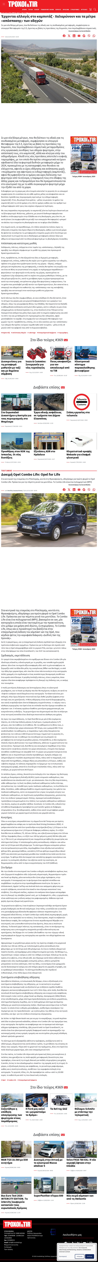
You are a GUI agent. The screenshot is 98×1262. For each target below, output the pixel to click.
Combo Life (12, 1080)
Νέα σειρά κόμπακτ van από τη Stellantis (80, 1197)
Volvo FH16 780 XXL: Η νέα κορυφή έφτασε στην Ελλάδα (81, 1163)
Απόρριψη (79, 1256)
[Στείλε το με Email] (79, 36)
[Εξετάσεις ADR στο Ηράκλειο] (49, 441)
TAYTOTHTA (31, 1238)
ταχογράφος (63, 333)
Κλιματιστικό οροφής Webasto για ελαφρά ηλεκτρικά (79, 454)
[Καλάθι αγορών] (91, 9)
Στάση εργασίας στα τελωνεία (78, 414)
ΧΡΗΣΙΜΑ (66, 10)
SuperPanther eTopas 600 (48, 1196)
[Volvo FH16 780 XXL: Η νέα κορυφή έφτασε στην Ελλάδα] (82, 1149)
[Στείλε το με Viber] (89, 36)
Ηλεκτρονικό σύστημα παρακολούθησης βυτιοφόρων (85, 366)
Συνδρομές (7, 1247)
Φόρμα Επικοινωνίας (11, 1245)
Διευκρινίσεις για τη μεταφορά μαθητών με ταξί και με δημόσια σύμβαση (11, 368)
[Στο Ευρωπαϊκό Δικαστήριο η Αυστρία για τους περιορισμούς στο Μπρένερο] (16, 402)
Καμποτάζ (6, 333)
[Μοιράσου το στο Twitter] (69, 36)
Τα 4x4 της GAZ (58, 1109)
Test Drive (6, 470)
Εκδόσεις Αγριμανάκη (34, 1233)
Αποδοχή (89, 1256)
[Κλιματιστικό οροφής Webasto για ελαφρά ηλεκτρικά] (82, 441)
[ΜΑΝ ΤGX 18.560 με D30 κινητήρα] (16, 1149)
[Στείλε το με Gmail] (84, 36)
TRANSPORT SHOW (47, 10)
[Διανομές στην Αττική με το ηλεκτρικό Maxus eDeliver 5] (49, 1149)
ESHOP (36, 10)
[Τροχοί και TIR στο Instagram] (91, 1243)
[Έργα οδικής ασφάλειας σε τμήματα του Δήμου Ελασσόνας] (49, 402)
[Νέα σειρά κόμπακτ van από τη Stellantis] (82, 1185)
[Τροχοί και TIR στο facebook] (66, 1243)
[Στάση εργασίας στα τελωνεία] (82, 402)
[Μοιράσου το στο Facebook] (64, 36)
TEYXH (30, 10)
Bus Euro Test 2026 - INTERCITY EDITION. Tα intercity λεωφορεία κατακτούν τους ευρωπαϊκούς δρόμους (14, 1202)
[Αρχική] (23, 4)
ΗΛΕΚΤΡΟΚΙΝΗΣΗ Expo (35, 1236)
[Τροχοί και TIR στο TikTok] (72, 1243)
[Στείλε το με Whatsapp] (94, 36)
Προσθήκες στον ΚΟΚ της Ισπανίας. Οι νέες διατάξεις (15, 454)
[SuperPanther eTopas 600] (49, 1185)
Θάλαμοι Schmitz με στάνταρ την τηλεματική (85, 1112)
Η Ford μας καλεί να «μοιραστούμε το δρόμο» (36, 1112)
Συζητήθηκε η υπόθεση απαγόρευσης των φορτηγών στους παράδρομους (11, 1115)
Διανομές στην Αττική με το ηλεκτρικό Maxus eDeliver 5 (48, 1163)
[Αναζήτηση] (95, 9)
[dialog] (77, 1252)
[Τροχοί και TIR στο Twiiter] (78, 1243)
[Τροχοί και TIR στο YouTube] (84, 1243)
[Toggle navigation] (4, 4)
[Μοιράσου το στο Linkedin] (74, 36)
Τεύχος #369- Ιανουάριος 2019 (83, 176)
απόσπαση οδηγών (19, 333)
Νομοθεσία (6, 12)
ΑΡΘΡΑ (24, 10)
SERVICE (58, 10)
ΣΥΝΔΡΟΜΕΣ (75, 10)
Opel (4, 1080)
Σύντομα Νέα (20, 12)
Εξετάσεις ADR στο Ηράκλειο (44, 453)
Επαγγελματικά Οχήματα (47, 333)
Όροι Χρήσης (8, 1249)
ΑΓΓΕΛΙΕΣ (84, 10)
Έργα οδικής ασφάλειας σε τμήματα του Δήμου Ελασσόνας (47, 416)
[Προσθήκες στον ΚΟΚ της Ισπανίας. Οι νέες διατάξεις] (16, 441)
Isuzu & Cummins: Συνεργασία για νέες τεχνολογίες (36, 365)
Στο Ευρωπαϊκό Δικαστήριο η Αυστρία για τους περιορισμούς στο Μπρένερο (16, 417)
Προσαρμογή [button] (63, 1256)
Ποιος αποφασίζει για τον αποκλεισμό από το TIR (60, 366)
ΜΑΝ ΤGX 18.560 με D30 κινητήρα (14, 1161)
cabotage (32, 333)
